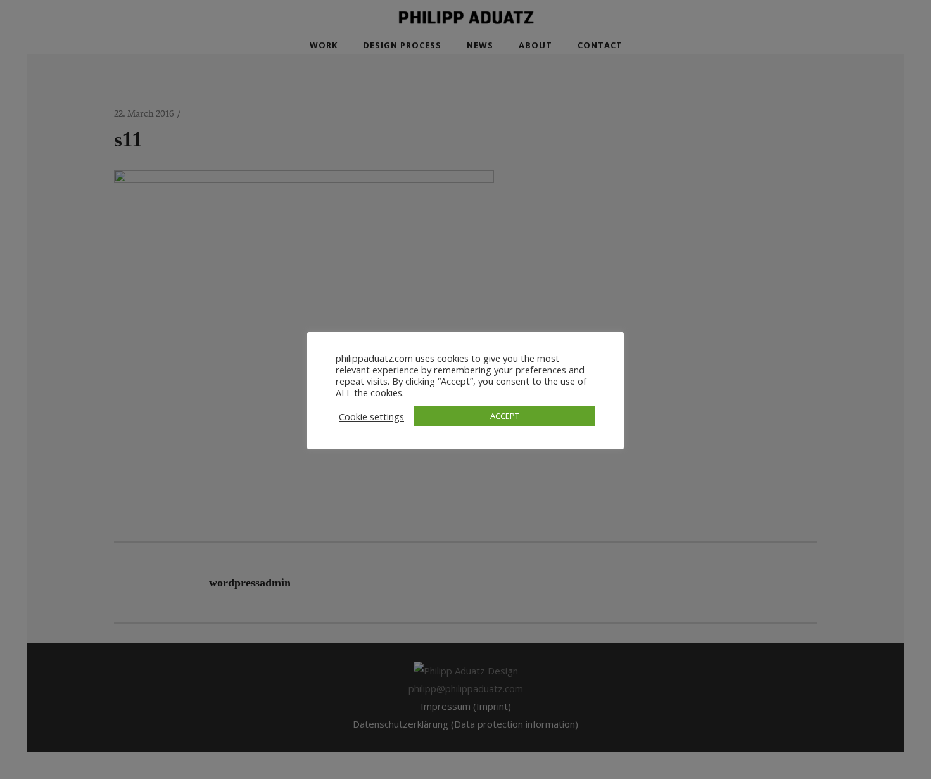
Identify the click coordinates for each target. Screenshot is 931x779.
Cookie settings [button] (371, 416)
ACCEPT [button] (504, 416)
